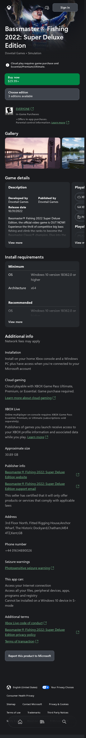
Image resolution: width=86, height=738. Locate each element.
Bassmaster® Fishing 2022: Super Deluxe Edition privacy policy (35, 632)
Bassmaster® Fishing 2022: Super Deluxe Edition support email (35, 486)
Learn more (58, 122)
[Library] (42, 722)
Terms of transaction (19, 641)
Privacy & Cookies (58, 704)
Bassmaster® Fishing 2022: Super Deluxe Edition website (35, 474)
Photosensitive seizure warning (27, 568)
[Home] (20, 722)
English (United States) (25, 687)
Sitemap (11, 704)
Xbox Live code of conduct (24, 623)
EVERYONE (23, 108)
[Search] (64, 722)
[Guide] (9, 7)
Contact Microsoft (32, 704)
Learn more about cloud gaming (28, 398)
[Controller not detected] (47, 7)
